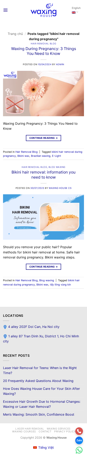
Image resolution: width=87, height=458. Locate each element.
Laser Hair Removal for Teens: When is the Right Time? (40, 370)
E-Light (56, 155)
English (76, 7)
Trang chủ (15, 34)
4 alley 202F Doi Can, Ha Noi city (33, 327)
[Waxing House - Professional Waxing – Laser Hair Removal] (43, 10)
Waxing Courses (24, 431)
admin (60, 64)
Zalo (79, 440)
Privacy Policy (65, 431)
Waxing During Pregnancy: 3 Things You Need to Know (43, 51)
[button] (5, 10)
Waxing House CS (60, 188)
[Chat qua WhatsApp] (79, 450)
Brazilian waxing (40, 155)
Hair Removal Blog (43, 43)
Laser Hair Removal (29, 428)
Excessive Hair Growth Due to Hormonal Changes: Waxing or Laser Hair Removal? (41, 404)
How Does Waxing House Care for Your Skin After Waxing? (41, 391)
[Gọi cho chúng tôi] (79, 431)
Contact (45, 431)
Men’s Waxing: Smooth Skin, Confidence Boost (38, 414)
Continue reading (43, 137)
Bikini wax (23, 155)
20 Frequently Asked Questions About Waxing (38, 381)
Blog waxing (57, 167)
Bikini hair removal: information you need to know (43, 175)
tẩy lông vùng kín (60, 284)
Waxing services (59, 428)
